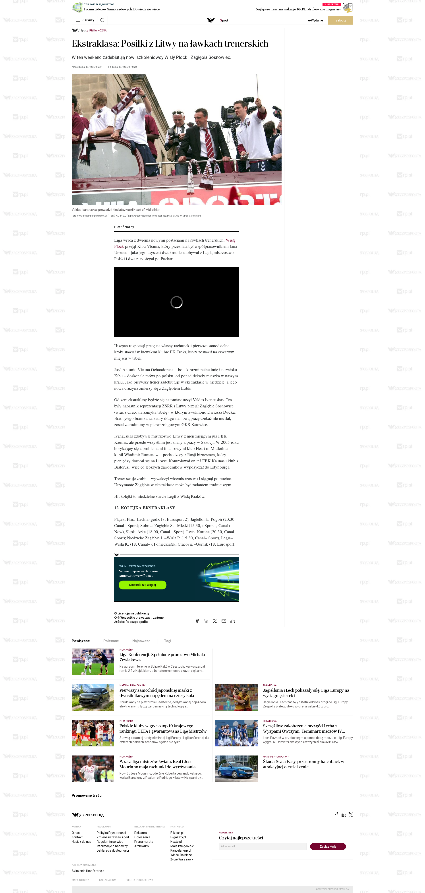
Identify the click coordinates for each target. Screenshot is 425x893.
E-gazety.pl (178, 837)
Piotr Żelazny (124, 227)
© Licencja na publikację (132, 613)
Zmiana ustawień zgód (113, 837)
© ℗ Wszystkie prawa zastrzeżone (139, 617)
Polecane (111, 641)
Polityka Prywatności (111, 833)
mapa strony (80, 880)
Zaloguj (341, 20)
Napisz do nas (81, 841)
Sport (84, 30)
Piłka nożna (98, 30)
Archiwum (141, 846)
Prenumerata (143, 841)
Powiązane (81, 641)
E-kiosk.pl (177, 833)
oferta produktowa (139, 880)
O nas (76, 833)
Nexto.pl (176, 841)
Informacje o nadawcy (112, 846)
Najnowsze (141, 641)
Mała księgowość (182, 846)
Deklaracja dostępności (113, 850)
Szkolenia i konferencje (88, 871)
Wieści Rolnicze (181, 855)
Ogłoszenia (142, 837)
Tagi (167, 641)
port (224, 20)
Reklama (140, 833)
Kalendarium (107, 880)
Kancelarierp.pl (180, 850)
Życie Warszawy (181, 859)
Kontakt (77, 837)
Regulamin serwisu (110, 841)
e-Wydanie (315, 20)
